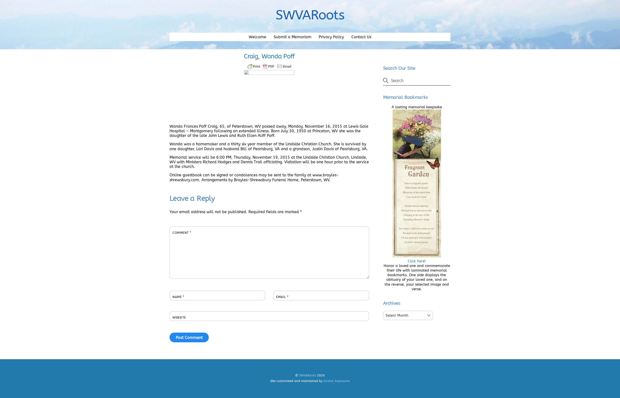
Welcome (257, 37)
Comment (181, 232)
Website (179, 317)
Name (178, 297)
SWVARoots (307, 375)
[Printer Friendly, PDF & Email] (269, 66)
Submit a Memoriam (292, 37)
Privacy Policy (331, 37)
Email (282, 297)
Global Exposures (337, 381)
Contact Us (361, 37)
